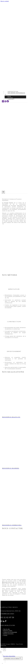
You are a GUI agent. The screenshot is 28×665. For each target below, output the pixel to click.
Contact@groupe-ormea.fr (7, 613)
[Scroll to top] (2, 649)
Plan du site (6, 629)
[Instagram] (3, 102)
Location (8, 662)
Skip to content (5, 1)
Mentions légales (7, 630)
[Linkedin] (5, 102)
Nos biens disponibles (9, 656)
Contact (11, 99)
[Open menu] (3, 192)
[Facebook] (8, 102)
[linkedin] (3, 621)
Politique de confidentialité (10, 632)
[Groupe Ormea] (8, 190)
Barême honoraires (8, 633)
